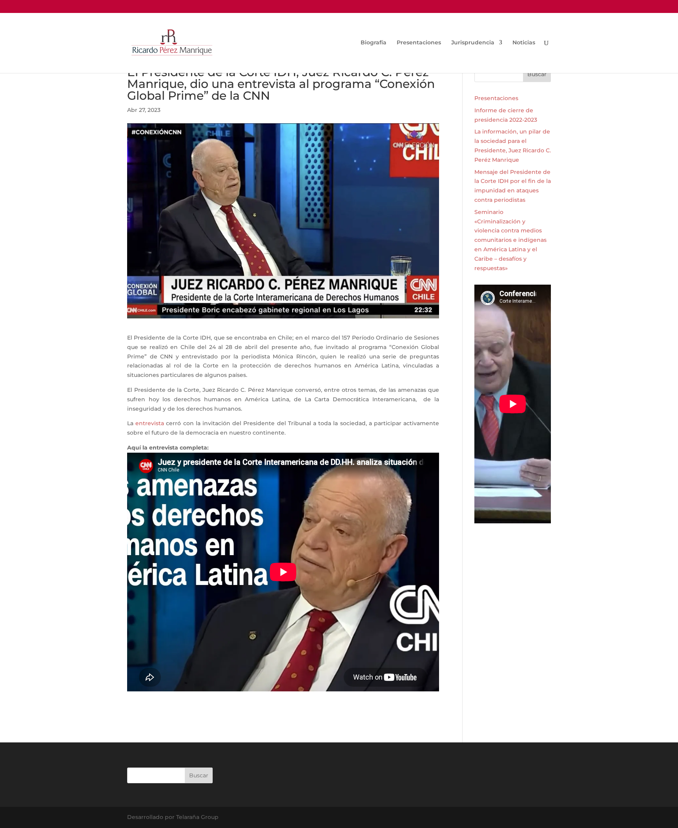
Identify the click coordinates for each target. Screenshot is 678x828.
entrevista (149, 423)
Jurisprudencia (472, 43)
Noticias (523, 43)
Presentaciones (419, 43)
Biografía (373, 43)
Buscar (537, 74)
